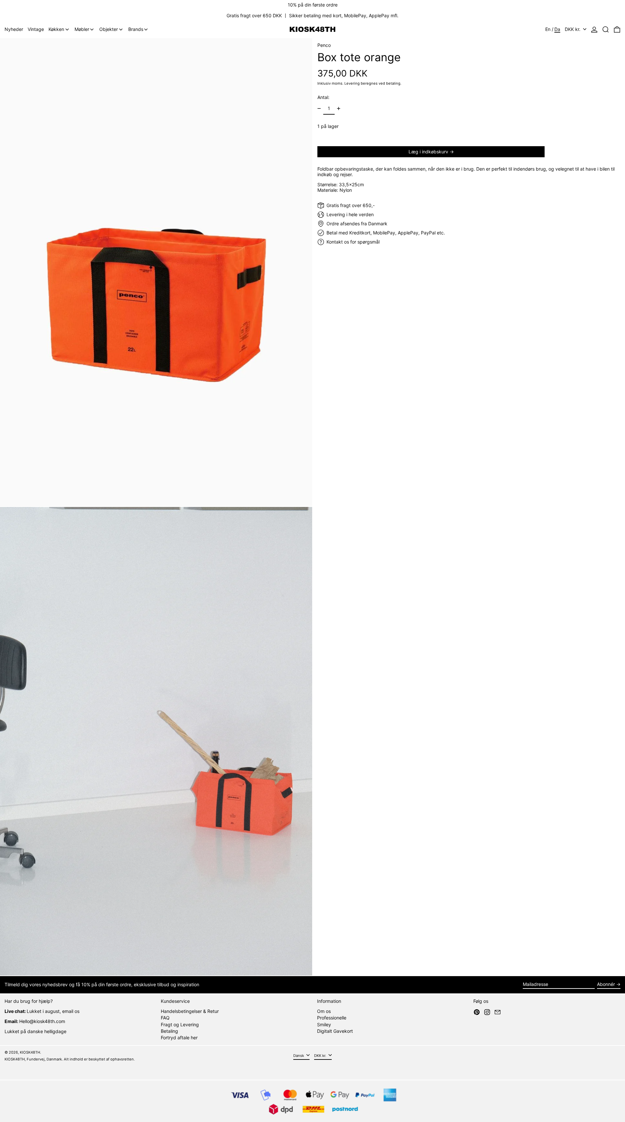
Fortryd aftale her (179, 1037)
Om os (324, 1011)
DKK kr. (573, 29)
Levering (352, 83)
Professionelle (331, 1017)
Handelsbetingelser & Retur (190, 1011)
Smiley (324, 1024)
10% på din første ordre (313, 4)
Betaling (169, 1031)
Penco (324, 45)
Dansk (299, 1055)
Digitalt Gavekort (335, 1031)
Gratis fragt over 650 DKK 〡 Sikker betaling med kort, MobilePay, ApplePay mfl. (312, 15)
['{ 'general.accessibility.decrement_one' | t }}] (319, 109)
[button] (605, 29)
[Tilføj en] (339, 109)
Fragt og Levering (180, 1024)
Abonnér (606, 984)
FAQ (165, 1017)
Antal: (323, 97)
